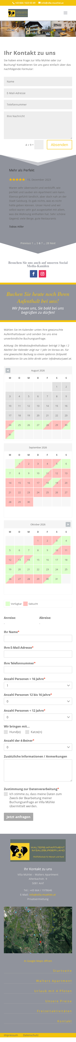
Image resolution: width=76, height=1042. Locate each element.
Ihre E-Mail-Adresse (19, 648)
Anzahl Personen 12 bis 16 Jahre (28, 695)
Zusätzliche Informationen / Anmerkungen (35, 756)
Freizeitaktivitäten (54, 1011)
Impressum (11, 1035)
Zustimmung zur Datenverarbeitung (31, 789)
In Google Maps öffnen (38, 961)
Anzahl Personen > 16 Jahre (24, 679)
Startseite (62, 971)
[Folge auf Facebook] (33, 273)
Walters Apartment (54, 981)
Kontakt (64, 1021)
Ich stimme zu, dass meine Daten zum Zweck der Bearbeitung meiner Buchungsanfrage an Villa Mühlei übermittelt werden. (35, 800)
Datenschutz (31, 1035)
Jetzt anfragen (18, 817)
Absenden (59, 144)
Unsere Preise (58, 1001)
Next (53, 243)
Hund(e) (15, 732)
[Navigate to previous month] (8, 370)
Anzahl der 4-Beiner (19, 741)
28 (47, 243)
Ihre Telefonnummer (20, 663)
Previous (25, 243)
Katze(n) (36, 732)
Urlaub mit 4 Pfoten (53, 991)
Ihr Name (11, 632)
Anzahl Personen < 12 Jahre (24, 711)
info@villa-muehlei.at (42, 894)
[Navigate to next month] (68, 524)
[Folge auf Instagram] (42, 273)
